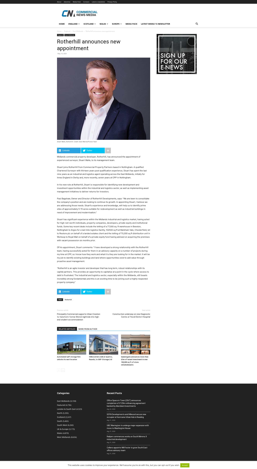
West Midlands (63, 437)
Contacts (86, 2)
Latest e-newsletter (98, 2)
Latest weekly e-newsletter (155, 24)
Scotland (89, 24)
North (59, 413)
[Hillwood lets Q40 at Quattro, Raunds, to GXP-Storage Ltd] (103, 345)
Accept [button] (185, 465)
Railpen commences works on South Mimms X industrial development (127, 437)
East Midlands (78, 31)
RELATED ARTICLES (67, 329)
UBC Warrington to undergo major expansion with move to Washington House (128, 426)
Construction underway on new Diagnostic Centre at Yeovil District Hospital (131, 315)
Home (62, 24)
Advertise (67, 2)
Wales (103, 24)
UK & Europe (62, 429)
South (59, 421)
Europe (116, 24)
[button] (197, 24)
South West (62, 425)
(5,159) (66, 401)
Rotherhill (68, 300)
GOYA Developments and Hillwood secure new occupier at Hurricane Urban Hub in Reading (126, 415)
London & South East (66, 409)
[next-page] (63, 370)
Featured (61, 405)
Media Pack (77, 2)
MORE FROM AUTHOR (88, 329)
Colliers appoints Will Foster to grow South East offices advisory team (127, 449)
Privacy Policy (112, 2)
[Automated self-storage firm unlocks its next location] (71, 345)
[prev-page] (58, 370)
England (67, 31)
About (59, 2)
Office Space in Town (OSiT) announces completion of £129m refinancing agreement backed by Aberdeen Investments (126, 403)
